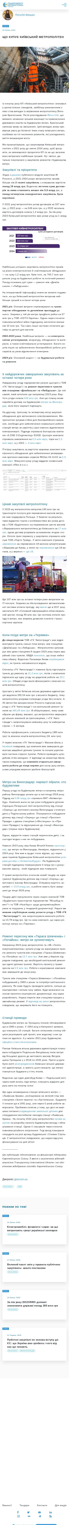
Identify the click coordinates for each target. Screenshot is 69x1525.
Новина (5, 1291)
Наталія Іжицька (25, 14)
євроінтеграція (27, 1351)
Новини (5, 26)
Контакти (42, 1505)
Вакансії (7, 1505)
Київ (20, 1187)
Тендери (24, 1505)
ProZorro (8, 1187)
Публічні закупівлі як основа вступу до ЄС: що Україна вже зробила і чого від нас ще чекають (32, 1343)
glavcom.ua (20, 1179)
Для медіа (61, 1505)
